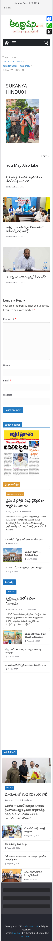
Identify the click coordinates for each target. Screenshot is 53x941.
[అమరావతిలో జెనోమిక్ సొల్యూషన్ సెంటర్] (11, 875)
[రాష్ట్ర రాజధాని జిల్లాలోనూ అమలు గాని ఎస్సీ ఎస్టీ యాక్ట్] (26, 199)
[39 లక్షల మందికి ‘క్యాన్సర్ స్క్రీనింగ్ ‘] (26, 249)
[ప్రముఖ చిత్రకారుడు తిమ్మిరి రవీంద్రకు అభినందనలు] (12, 637)
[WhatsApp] (49, 25)
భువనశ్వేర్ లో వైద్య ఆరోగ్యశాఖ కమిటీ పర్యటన (24, 539)
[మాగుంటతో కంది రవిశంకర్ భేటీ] (26, 770)
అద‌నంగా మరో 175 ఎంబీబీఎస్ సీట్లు (33, 553)
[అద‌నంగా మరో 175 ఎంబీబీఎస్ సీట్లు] (12, 555)
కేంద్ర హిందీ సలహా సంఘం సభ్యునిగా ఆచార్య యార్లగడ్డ (23, 651)
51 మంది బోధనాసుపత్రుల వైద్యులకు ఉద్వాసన (24, 567)
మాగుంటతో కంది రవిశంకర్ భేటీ (26, 794)
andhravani (26, 511)
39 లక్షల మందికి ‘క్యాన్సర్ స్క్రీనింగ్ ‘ (26, 277)
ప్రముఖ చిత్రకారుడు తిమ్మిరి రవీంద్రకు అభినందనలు (36, 635)
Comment (9, 319)
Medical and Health (15, 494)
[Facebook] (49, 18)
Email (7, 380)
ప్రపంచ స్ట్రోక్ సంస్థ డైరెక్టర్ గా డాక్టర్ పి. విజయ (25, 503)
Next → (45, 156)
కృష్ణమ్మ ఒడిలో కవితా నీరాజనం (20, 601)
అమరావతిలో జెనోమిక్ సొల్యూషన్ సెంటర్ (33, 874)
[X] (49, 32)
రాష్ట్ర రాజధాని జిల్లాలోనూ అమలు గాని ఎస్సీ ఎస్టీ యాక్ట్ (25, 229)
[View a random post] (46, 42)
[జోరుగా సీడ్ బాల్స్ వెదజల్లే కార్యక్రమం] (11, 832)
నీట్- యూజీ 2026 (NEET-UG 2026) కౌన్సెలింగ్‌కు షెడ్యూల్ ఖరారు (25, 858)
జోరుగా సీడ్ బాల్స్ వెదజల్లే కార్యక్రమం (34, 830)
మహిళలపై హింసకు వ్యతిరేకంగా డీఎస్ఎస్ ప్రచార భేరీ (24, 179)
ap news (9, 788)
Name (7, 365)
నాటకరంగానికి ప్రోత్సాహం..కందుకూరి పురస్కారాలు (25, 665)
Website (7, 394)
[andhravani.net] (6, 42)
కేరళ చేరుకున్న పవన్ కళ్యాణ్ (16, 844)
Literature (11, 592)
